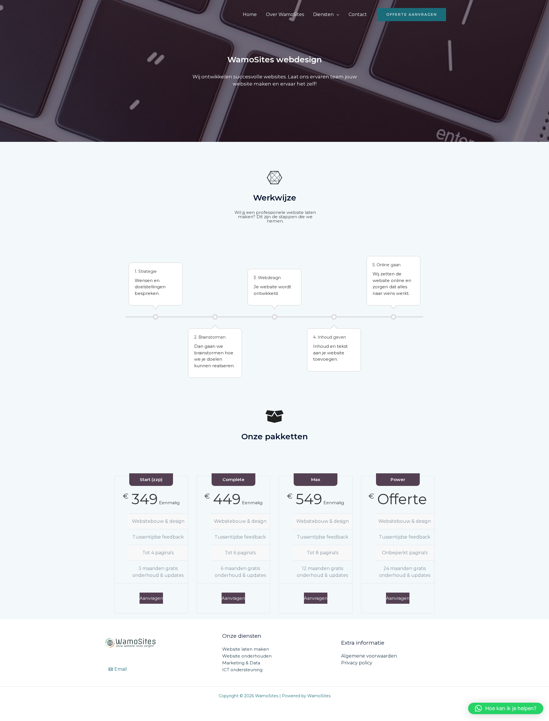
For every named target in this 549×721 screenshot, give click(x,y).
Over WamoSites (285, 14)
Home (250, 14)
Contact (358, 14)
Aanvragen (151, 598)
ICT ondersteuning (242, 669)
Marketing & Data (241, 663)
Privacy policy (356, 663)
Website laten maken (245, 649)
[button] (411, 14)
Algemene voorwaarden (369, 656)
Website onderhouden (247, 656)
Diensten (323, 14)
